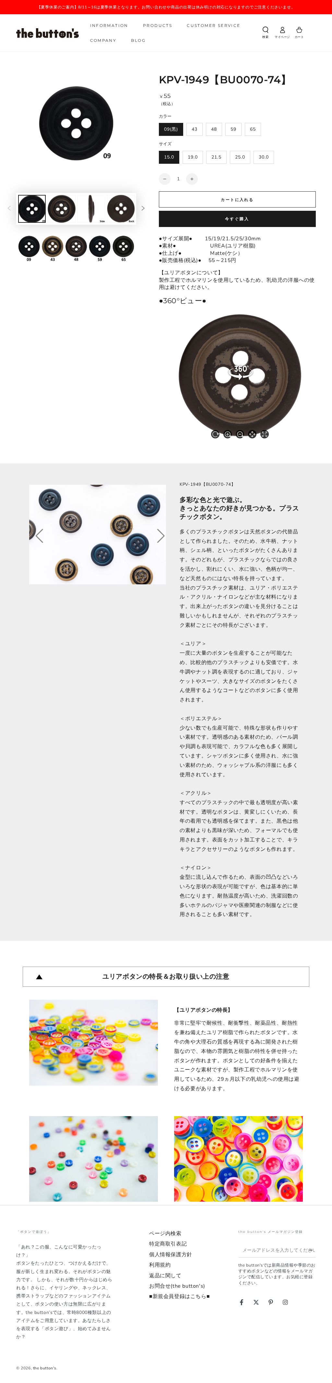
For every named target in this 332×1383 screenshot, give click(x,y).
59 (233, 129)
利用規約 (160, 1265)
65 (253, 129)
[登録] (312, 1250)
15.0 (169, 157)
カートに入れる (237, 199)
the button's (44, 1368)
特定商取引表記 (168, 1243)
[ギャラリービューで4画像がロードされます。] (121, 209)
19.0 (193, 157)
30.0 (264, 157)
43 (194, 129)
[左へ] (9, 209)
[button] (265, 34)
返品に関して (165, 1275)
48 (214, 129)
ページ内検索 (165, 1233)
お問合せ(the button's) (177, 1286)
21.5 (216, 157)
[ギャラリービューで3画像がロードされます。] (91, 209)
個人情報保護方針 (170, 1254)
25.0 (240, 157)
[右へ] (143, 209)
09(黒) (171, 129)
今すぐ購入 (237, 218)
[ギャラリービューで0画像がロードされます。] (32, 209)
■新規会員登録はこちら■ (179, 1296)
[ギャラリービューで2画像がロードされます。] (61, 209)
